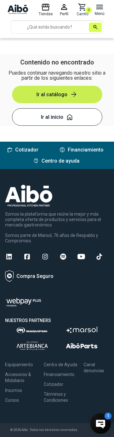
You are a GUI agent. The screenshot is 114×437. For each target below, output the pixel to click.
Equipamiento (19, 364)
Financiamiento (59, 374)
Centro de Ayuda (60, 364)
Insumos (13, 390)
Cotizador (53, 384)
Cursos (12, 400)
